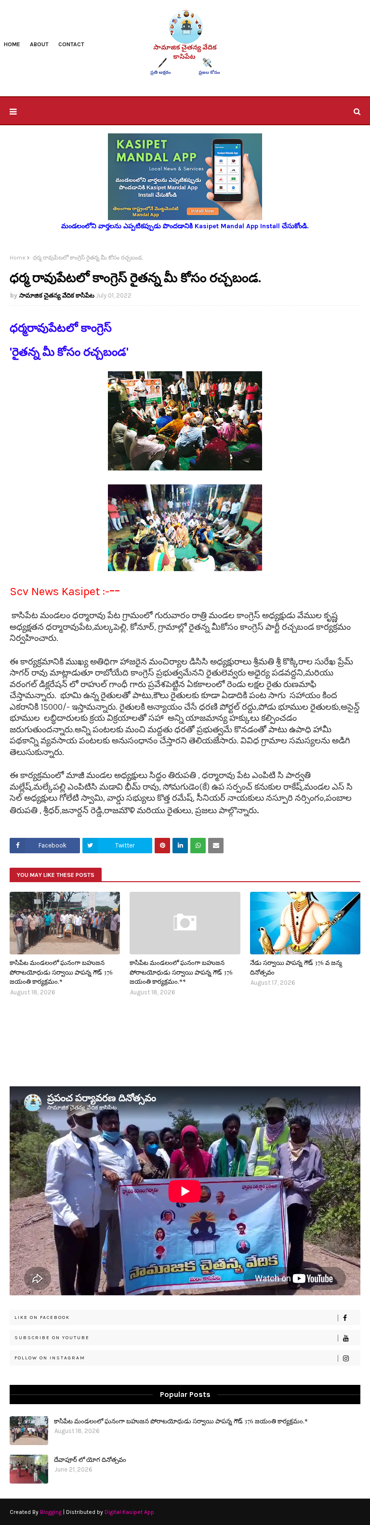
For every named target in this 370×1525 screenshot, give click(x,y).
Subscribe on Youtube (52, 1338)
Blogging (51, 1512)
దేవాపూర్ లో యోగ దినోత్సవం (90, 1459)
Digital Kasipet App (129, 1512)
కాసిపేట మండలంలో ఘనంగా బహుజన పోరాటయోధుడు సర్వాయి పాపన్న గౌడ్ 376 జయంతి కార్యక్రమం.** (181, 971)
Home (18, 257)
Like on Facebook (42, 1317)
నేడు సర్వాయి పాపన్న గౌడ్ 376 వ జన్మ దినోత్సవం (296, 967)
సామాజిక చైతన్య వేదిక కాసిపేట (56, 295)
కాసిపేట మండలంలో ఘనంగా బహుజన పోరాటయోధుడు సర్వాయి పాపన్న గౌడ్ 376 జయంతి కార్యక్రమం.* (61, 971)
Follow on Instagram (49, 1358)
